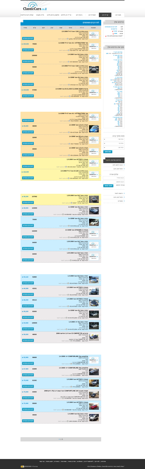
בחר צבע (119, 100)
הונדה (120, 62)
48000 (34, 334)
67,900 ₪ (25, 369)
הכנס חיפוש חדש (118, 165)
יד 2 (121, 94)
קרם (121, 125)
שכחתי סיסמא (120, 185)
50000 (34, 67)
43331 (34, 288)
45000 (34, 415)
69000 (34, 149)
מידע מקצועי (40, 15)
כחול (121, 109)
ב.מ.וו (120, 61)
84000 (34, 242)
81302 (34, 380)
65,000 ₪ (25, 126)
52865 (34, 277)
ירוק (121, 106)
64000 (34, 392)
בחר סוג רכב (118, 52)
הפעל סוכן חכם (118, 169)
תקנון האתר (49, 461)
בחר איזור (119, 77)
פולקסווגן (120, 72)
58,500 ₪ (25, 208)
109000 (34, 323)
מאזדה (120, 63)
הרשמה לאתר (119, 193)
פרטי (121, 56)
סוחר (121, 58)
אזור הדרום (119, 83)
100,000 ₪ (25, 44)
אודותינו (103, 461)
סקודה (120, 71)
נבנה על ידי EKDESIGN (31, 466)
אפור (121, 107)
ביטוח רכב (79, 15)
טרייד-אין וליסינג (66, 15)
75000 (34, 44)
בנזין (121, 88)
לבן (121, 102)
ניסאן (121, 66)
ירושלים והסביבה (118, 82)
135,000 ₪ (25, 90)
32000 (34, 137)
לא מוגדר (120, 101)
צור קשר (41, 461)
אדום (121, 110)
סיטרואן (120, 70)
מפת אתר (63, 461)
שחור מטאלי (119, 103)
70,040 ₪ (25, 380)
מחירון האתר (72, 461)
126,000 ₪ (25, 172)
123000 (34, 208)
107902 (34, 196)
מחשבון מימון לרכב (53, 15)
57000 (34, 90)
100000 (34, 55)
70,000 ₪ (25, 392)
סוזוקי (121, 67)
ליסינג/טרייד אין (88, 461)
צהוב (121, 112)
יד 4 (121, 96)
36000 (34, 126)
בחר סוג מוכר (118, 55)
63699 (34, 369)
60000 (34, 254)
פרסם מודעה (113, 160)
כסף (121, 105)
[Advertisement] (87, 4)
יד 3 (121, 95)
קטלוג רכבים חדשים (27, 15)
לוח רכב (97, 461)
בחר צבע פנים (118, 117)
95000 (34, 403)
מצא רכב (118, 15)
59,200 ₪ (25, 311)
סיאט (121, 69)
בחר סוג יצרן (118, 60)
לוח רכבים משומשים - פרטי (115, 53)
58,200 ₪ (25, 196)
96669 (34, 357)
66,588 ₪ (25, 288)
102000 (34, 231)
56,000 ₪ (25, 334)
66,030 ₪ (25, 300)
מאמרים (120, 201)
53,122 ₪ (25, 277)
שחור (121, 121)
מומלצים (79, 461)
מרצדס (120, 65)
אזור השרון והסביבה (117, 80)
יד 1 (121, 93)
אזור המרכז (119, 81)
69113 (34, 300)
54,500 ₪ (25, 323)
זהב (121, 111)
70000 (34, 219)
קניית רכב (105, 15)
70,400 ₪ (25, 403)
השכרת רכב (92, 15)
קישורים (56, 461)
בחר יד (120, 91)
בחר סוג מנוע (118, 87)
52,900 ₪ (25, 357)
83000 (34, 311)
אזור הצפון (119, 78)
